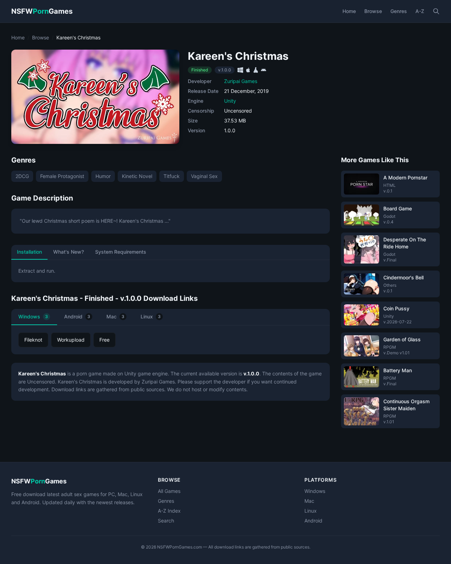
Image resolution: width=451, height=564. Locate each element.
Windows (33, 316)
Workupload (71, 340)
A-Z (419, 11)
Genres (398, 11)
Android (77, 316)
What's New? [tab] (68, 252)
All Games (169, 491)
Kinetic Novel (137, 176)
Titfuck (171, 176)
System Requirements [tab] (120, 252)
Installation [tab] (29, 252)
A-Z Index (169, 511)
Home (349, 11)
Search (166, 521)
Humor (103, 176)
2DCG (22, 176)
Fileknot (33, 340)
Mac (115, 316)
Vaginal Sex (204, 176)
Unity (230, 101)
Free (104, 340)
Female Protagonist (62, 176)
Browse (373, 11)
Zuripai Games (240, 81)
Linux (151, 316)
